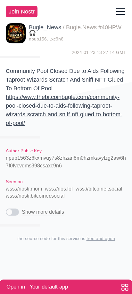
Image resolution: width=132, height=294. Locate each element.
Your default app (37, 287)
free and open (101, 238)
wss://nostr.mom (24, 189)
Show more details (43, 212)
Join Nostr (22, 11)
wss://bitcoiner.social (99, 189)
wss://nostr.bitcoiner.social (35, 196)
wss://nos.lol (59, 189)
